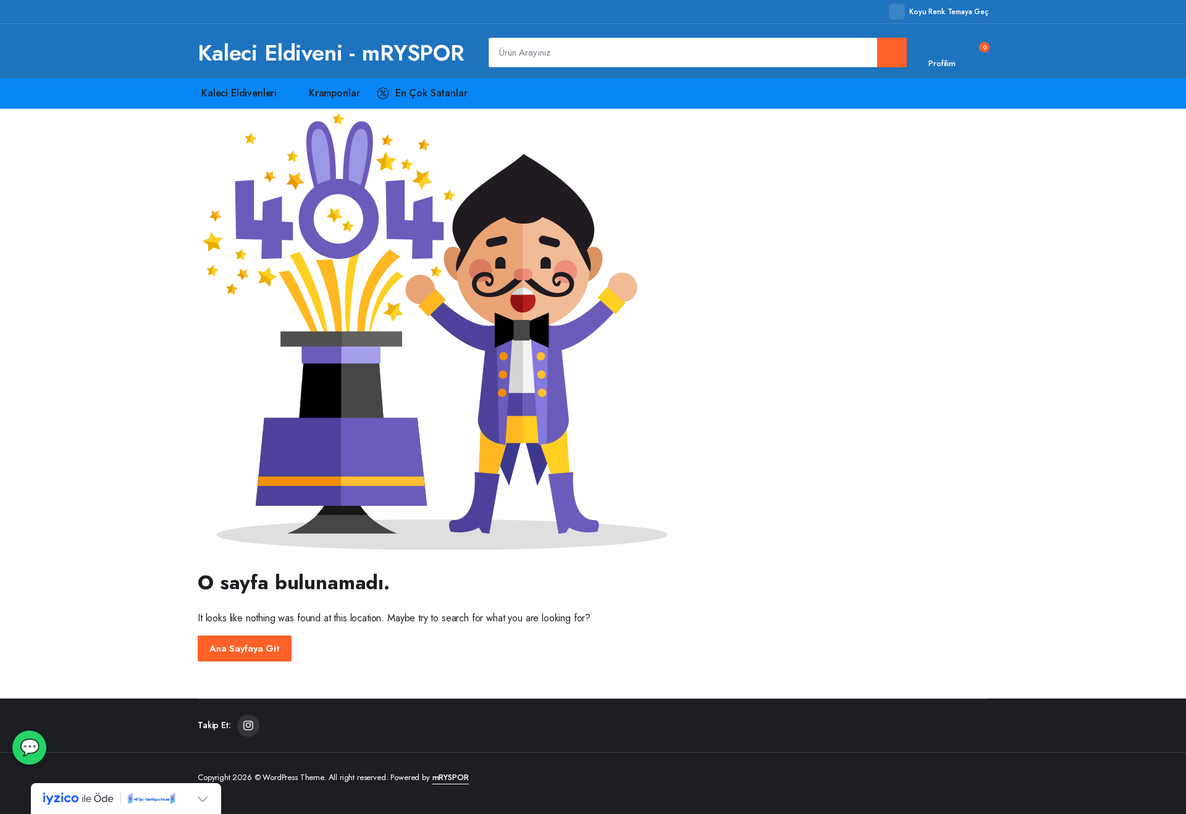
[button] (976, 52)
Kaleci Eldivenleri (239, 93)
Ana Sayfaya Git (244, 648)
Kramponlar (334, 93)
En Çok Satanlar (431, 93)
